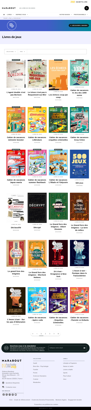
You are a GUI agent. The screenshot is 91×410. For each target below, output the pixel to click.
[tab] (4, 14)
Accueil (5, 18)
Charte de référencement (22, 400)
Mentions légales (61, 400)
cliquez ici (41, 350)
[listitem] (3, 394)
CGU (11, 400)
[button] (79, 25)
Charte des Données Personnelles (43, 400)
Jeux (10, 18)
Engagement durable (75, 400)
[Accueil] (9, 8)
